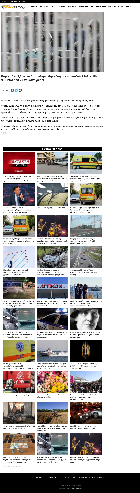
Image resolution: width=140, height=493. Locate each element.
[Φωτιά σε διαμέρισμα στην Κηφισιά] (19, 382)
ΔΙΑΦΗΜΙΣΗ (14, 1)
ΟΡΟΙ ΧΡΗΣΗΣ (64, 478)
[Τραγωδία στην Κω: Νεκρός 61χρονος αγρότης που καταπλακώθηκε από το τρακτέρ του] (52, 413)
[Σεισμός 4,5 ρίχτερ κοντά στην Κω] (52, 194)
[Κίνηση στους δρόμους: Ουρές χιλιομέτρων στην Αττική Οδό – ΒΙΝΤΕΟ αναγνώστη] (86, 226)
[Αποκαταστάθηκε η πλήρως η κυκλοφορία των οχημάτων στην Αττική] (86, 257)
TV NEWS (60, 6)
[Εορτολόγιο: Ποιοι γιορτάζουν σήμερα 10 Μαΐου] (52, 382)
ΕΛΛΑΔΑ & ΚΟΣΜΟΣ (78, 6)
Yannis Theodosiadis (76, 488)
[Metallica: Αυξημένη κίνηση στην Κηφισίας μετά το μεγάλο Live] (86, 413)
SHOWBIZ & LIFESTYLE (41, 6)
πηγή (3, 132)
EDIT (128, 6)
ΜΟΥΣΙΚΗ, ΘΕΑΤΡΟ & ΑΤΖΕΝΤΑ (107, 6)
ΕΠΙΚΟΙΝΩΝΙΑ (22, 1)
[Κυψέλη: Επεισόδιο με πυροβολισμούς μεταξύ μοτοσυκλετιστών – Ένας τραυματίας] (19, 351)
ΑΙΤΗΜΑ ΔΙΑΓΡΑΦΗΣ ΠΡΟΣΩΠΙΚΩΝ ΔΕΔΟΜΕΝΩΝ (88, 478)
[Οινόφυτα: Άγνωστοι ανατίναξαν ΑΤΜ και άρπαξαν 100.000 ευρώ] (19, 413)
